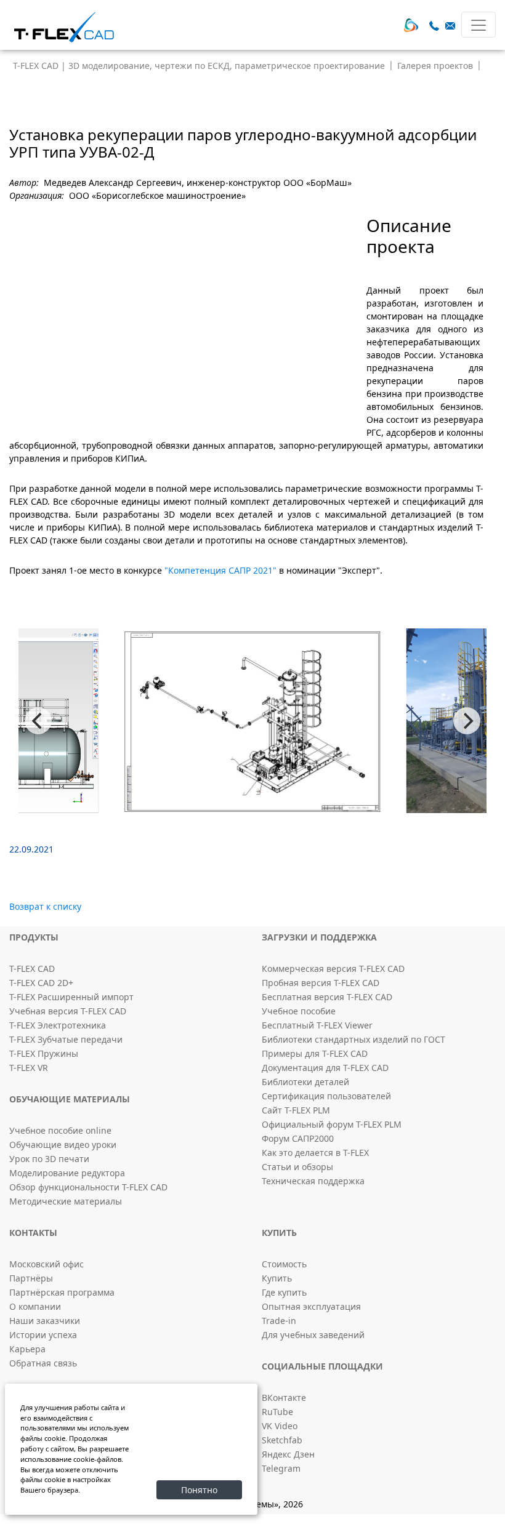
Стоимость (284, 1264)
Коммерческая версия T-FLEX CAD (333, 968)
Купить (277, 1278)
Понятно (199, 1490)
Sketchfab (282, 1440)
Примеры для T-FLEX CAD (315, 1053)
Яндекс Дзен (288, 1454)
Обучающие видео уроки (62, 1144)
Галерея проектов (435, 65)
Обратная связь (43, 1363)
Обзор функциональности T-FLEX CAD (88, 1187)
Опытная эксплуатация (311, 1306)
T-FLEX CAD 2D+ (41, 983)
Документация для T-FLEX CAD (325, 1067)
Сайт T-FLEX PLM (296, 1110)
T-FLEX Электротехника (57, 1025)
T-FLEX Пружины (43, 1053)
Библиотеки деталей (305, 1082)
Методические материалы (65, 1201)
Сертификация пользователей (326, 1096)
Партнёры (31, 1278)
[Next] (466, 720)
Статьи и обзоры (297, 1167)
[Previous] (38, 720)
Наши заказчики (44, 1320)
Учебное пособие (299, 1011)
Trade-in (279, 1320)
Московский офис (46, 1264)
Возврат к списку (45, 906)
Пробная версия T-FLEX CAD (320, 983)
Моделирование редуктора (67, 1173)
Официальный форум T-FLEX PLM (332, 1124)
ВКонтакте (284, 1397)
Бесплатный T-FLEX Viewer (317, 1025)
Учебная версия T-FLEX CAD (67, 1011)
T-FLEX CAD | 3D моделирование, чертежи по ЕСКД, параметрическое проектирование (199, 65)
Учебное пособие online (60, 1130)
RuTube (277, 1412)
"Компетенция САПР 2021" (221, 570)
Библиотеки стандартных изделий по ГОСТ (353, 1039)
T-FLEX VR (28, 1067)
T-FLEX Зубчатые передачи (66, 1039)
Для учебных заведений (313, 1335)
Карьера (27, 1349)
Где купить (284, 1292)
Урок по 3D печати (49, 1159)
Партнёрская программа (62, 1292)
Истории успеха (43, 1335)
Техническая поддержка (313, 1181)
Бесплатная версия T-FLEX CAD (327, 997)
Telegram (281, 1468)
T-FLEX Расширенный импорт (71, 997)
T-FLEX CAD (32, 968)
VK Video (279, 1426)
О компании (35, 1306)
